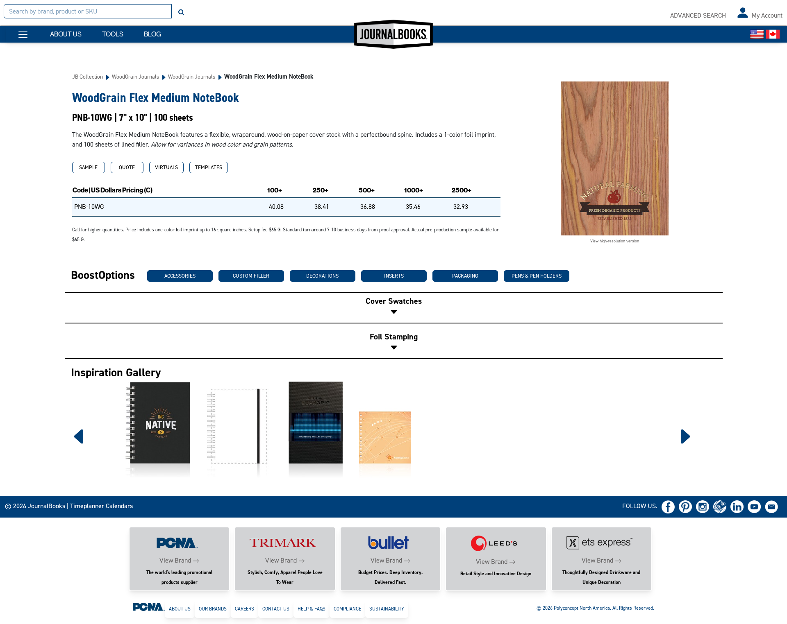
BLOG (152, 34)
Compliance (347, 609)
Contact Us (275, 609)
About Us (180, 609)
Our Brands (213, 609)
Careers (244, 609)
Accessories (180, 275)
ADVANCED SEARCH (698, 15)
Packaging (465, 275)
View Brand (175, 560)
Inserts (394, 275)
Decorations (322, 275)
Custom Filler (251, 275)
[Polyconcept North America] (149, 606)
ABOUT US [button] (66, 34)
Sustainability (386, 609)
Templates (208, 167)
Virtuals (166, 167)
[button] (23, 34)
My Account (767, 15)
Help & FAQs (311, 609)
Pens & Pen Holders (537, 275)
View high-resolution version (614, 241)
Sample (88, 167)
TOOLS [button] (112, 34)
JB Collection (87, 76)
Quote (127, 167)
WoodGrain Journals (135, 76)
